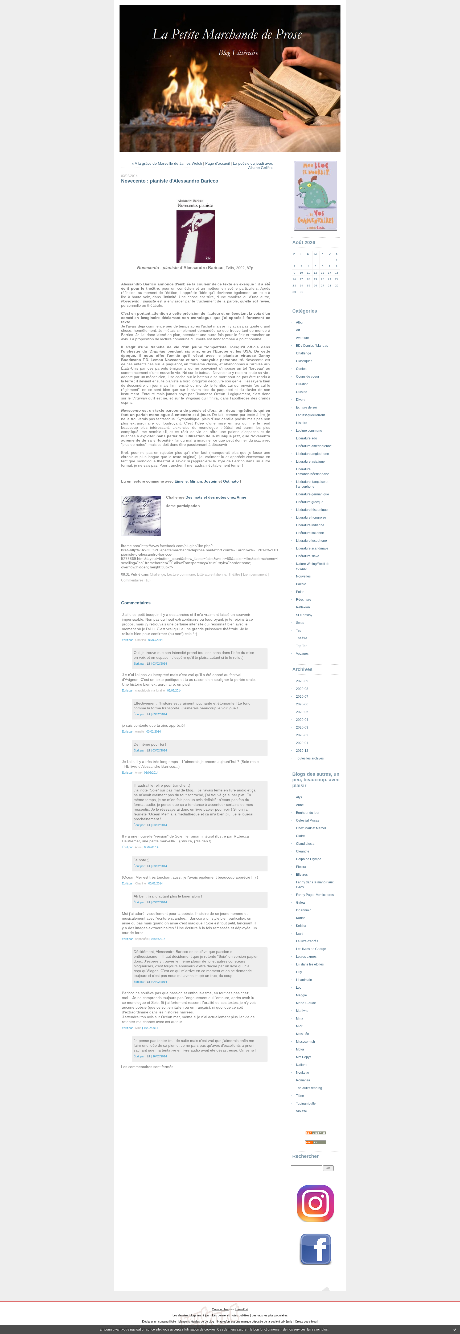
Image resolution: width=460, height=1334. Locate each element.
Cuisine (301, 392)
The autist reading (309, 1088)
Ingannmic (303, 910)
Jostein (210, 481)
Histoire (301, 423)
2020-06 (302, 704)
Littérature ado (306, 438)
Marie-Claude (306, 1003)
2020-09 (302, 681)
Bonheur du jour (307, 813)
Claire (300, 836)
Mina (299, 1018)
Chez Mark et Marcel (311, 828)
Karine (301, 918)
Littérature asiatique (310, 461)
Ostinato (231, 481)
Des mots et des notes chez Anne (216, 497)
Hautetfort (241, 1309)
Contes (301, 369)
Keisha (301, 926)
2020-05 (302, 712)
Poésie (301, 584)
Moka (300, 1049)
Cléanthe (302, 851)
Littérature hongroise (311, 517)
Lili (148, 663)
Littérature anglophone (312, 454)
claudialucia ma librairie (150, 690)
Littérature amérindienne (314, 446)
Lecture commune (309, 430)
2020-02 (302, 735)
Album (300, 322)
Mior (299, 1026)
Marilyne (302, 1011)
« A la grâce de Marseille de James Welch (167, 163)
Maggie (301, 995)
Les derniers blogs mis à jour (191, 1315)
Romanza (303, 1080)
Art (298, 330)
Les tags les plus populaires (270, 1315)
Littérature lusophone (311, 541)
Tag (298, 630)
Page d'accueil (217, 163)
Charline (140, 639)
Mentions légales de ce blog (196, 1321)
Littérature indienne (310, 525)
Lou (299, 987)
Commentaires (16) (135, 580)
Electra (301, 867)
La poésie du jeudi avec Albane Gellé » (253, 165)
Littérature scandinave (312, 548)
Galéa (300, 902)
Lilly (299, 972)
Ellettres (302, 874)
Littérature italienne (310, 533)
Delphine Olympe (308, 859)
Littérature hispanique (312, 510)
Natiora (301, 1065)
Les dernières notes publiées (230, 1315)
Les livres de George (311, 949)
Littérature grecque (309, 502)
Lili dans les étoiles (310, 964)
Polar (300, 592)
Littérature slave (307, 556)
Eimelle (181, 481)
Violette (301, 1111)
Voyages (302, 654)
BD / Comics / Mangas (312, 345)
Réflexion (303, 607)
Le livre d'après (307, 941)
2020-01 (302, 743)
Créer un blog (220, 1309)
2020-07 (302, 696)
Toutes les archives (310, 758)
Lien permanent (255, 574)
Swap (300, 623)
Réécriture (303, 599)
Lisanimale (304, 980)
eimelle (139, 731)
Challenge (303, 353)
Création (302, 384)
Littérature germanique (312, 494)
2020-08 (302, 689)
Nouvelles (303, 576)
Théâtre (301, 638)
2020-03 (302, 727)
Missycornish (305, 1042)
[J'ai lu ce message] (455, 1329)
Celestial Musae (307, 820)
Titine (300, 1096)
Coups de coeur (307, 376)
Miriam (196, 481)
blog (314, 1321)
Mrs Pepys (303, 1057)
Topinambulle (306, 1103)
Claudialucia (305, 844)
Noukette (302, 1072)
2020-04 (302, 720)
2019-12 (302, 751)
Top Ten (301, 646)
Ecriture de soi (306, 407)
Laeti (299, 933)
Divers (300, 400)
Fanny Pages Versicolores (315, 895)
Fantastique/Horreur (310, 415)
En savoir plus (317, 1329)
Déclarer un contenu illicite (159, 1321)
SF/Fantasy (304, 615)
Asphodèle (142, 938)
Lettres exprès (306, 957)
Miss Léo (302, 1034)
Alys (299, 797)
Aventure (302, 338)
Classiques (304, 361)
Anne (300, 805)
